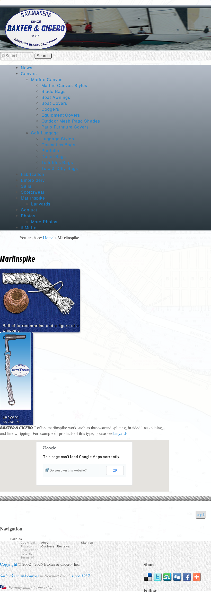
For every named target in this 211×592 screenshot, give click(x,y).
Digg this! (177, 577)
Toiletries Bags (57, 162)
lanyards (120, 433)
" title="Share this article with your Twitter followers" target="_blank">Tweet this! (157, 577)
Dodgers (50, 109)
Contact (29, 210)
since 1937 (81, 575)
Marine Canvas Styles (64, 85)
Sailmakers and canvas (19, 575)
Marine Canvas (47, 79)
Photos (28, 216)
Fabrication (32, 174)
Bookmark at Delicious (148, 577)
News (26, 68)
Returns (27, 553)
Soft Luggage (45, 133)
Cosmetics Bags (58, 145)
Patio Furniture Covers (65, 127)
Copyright (28, 542)
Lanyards (40, 204)
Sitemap (87, 542)
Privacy (26, 546)
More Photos (44, 222)
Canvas (29, 73)
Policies (16, 538)
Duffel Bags (53, 156)
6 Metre (29, 227)
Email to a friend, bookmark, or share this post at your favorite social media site (196, 577)
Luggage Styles (57, 139)
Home (48, 237)
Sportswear (33, 192)
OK (115, 470)
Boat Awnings (55, 97)
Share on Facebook (187, 577)
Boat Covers (54, 103)
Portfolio (50, 150)
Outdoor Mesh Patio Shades (70, 121)
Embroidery (33, 180)
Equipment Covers (60, 115)
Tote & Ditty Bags (59, 168)
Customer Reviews (55, 546)
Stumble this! (167, 577)
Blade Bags (53, 91)
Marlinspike (33, 198)
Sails (26, 186)
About (45, 542)
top (199, 514)
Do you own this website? (68, 470)
